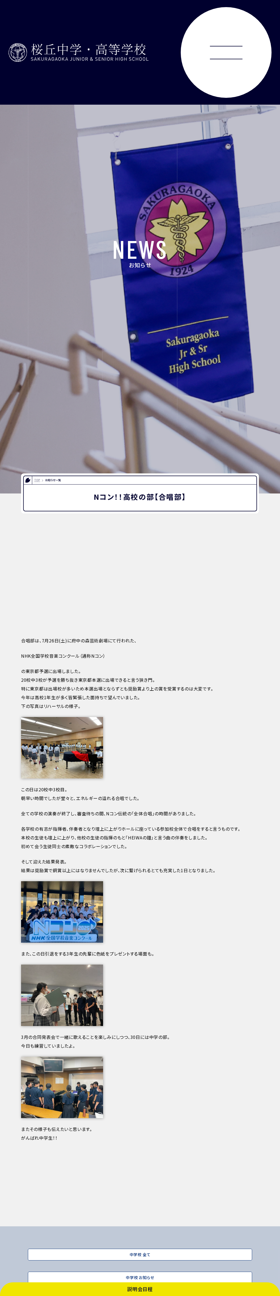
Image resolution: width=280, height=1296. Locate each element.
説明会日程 (140, 1288)
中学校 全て (140, 1254)
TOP (37, 480)
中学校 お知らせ (140, 1277)
